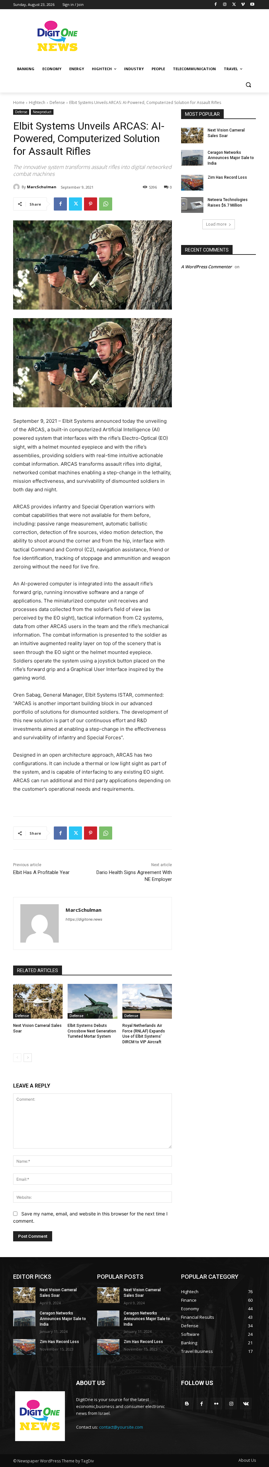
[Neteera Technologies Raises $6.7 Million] (192, 205)
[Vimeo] (243, 5)
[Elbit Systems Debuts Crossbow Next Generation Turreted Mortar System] (92, 1001)
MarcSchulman (41, 186)
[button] (248, 84)
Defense (57, 102)
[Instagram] (225, 5)
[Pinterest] (90, 204)
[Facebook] (215, 5)
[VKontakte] (246, 1403)
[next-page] (28, 1057)
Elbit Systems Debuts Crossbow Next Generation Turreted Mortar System (92, 1031)
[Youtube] (252, 5)
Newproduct (42, 112)
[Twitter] (234, 5)
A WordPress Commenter (206, 267)
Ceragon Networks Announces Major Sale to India (231, 158)
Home (19, 102)
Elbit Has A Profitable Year (41, 872)
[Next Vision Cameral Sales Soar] (38, 1001)
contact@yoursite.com (121, 1427)
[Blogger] (187, 1403)
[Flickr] (216, 1403)
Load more (216, 224)
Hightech (37, 102)
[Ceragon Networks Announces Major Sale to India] (192, 158)
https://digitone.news (84, 919)
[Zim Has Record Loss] (192, 183)
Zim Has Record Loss (227, 177)
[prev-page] (17, 1057)
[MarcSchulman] (17, 187)
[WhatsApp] (105, 204)
